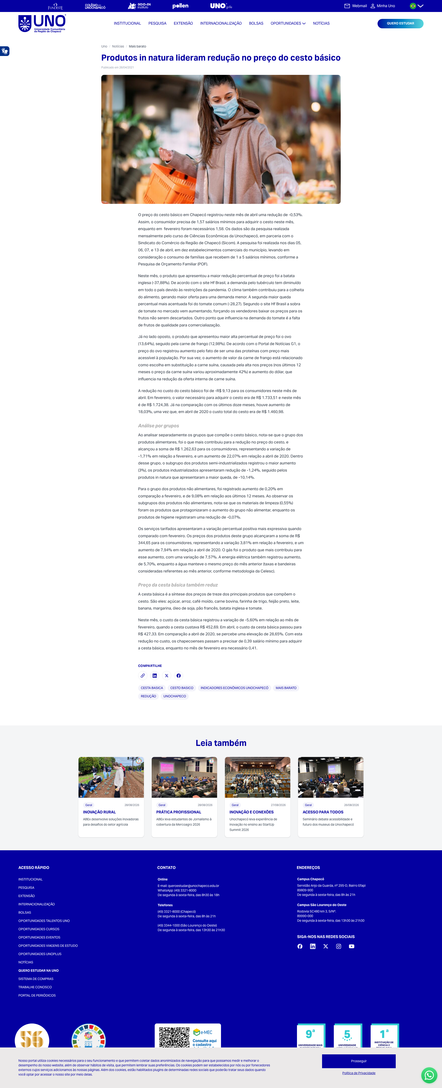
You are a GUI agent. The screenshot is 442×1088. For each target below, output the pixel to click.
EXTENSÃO (26, 896)
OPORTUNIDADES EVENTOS (39, 937)
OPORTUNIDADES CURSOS (38, 929)
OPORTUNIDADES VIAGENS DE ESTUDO (48, 946)
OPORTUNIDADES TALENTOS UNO (44, 921)
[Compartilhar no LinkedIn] (154, 675)
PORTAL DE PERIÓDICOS (37, 995)
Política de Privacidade (358, 1073)
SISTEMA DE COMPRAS (35, 979)
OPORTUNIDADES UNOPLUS (39, 954)
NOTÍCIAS (25, 962)
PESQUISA (26, 888)
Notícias (118, 46)
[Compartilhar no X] (166, 675)
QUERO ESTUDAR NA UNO (38, 970)
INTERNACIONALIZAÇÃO (36, 904)
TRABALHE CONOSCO (35, 987)
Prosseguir (359, 1061)
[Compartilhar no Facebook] (178, 675)
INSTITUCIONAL (30, 879)
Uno (104, 46)
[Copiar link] (142, 675)
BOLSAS (24, 912)
